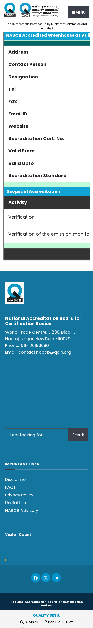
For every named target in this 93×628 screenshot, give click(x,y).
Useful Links (16, 503)
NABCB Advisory (21, 510)
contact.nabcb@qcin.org (44, 352)
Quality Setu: (46, 615)
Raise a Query (60, 622)
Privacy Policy (19, 495)
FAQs (10, 487)
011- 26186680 (35, 346)
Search (31, 622)
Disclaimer (16, 479)
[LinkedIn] (56, 577)
